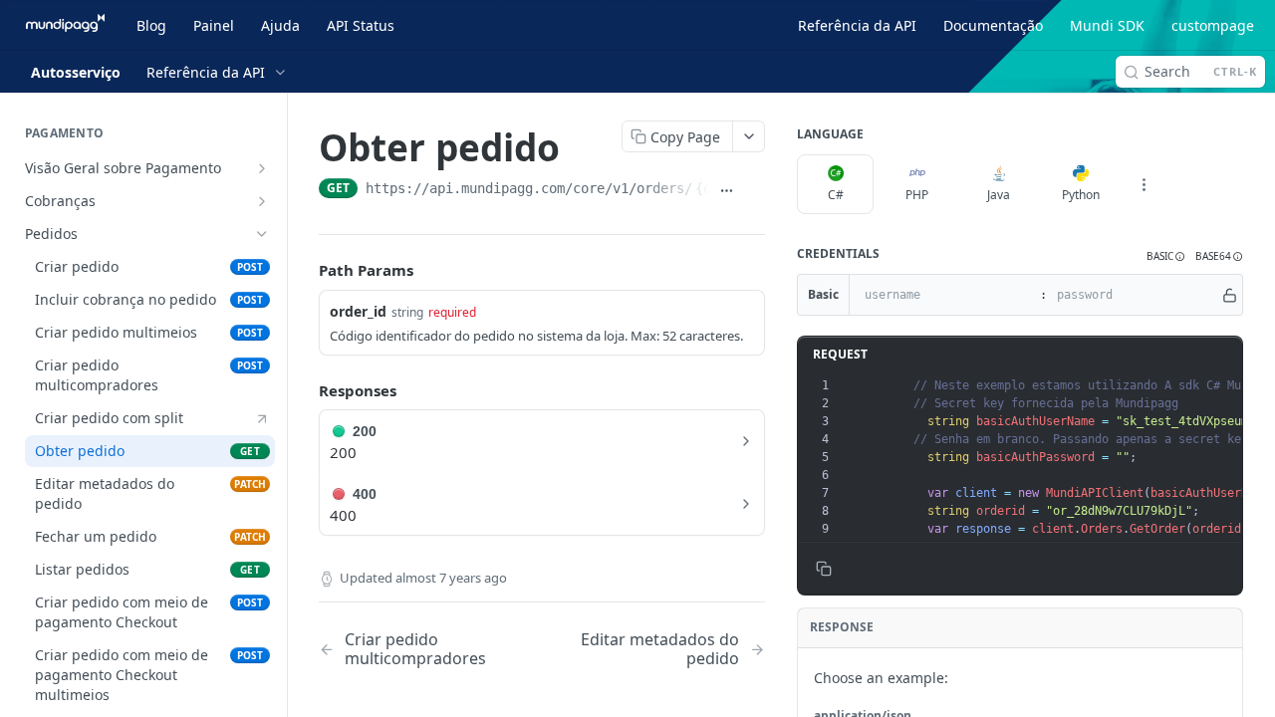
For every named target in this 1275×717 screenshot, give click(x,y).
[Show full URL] (727, 190)
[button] (1166, 256)
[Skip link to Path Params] (305, 271)
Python (1081, 194)
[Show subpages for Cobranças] (262, 201)
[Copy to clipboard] (755, 190)
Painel (213, 25)
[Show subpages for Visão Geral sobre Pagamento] (262, 168)
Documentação (993, 25)
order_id (358, 311)
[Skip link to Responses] (305, 390)
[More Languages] (1143, 184)
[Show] (1229, 295)
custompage (1212, 25)
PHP (916, 194)
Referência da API (857, 25)
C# (836, 194)
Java (998, 194)
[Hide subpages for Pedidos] (262, 234)
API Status (360, 25)
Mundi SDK (1107, 25)
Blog (151, 25)
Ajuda (280, 25)
